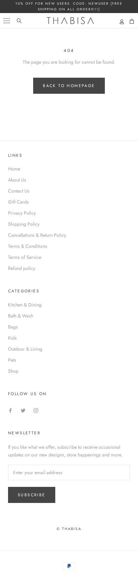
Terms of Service (24, 257)
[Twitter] (23, 410)
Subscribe (32, 495)
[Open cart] (132, 21)
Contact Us (18, 191)
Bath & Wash (20, 315)
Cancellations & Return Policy (37, 235)
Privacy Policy (22, 213)
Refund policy (21, 268)
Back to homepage (69, 86)
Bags (13, 326)
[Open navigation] (6, 20)
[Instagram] (35, 410)
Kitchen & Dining (25, 304)
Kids (12, 338)
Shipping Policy (24, 224)
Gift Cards (18, 202)
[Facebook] (10, 410)
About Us (17, 179)
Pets (12, 360)
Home (14, 168)
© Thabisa (69, 528)
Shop (13, 371)
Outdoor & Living (25, 349)
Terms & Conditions (27, 246)
